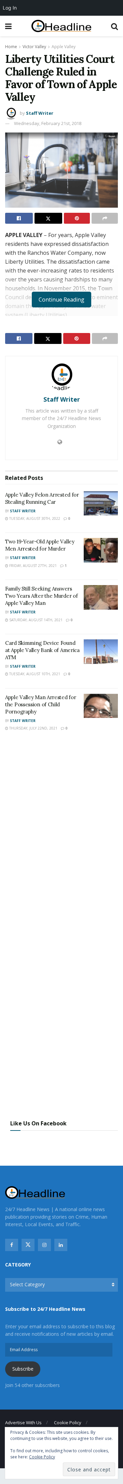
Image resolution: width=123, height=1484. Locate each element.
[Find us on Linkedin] (60, 1245)
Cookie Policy (67, 1422)
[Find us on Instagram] (44, 1245)
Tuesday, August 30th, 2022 (34, 518)
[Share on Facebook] (19, 218)
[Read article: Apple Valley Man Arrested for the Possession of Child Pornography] (101, 706)
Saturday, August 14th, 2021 (35, 620)
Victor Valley (34, 47)
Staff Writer (39, 113)
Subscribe (22, 1368)
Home (11, 47)
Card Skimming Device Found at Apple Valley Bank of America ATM (42, 650)
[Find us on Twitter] (28, 1245)
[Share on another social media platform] (105, 218)
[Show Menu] (8, 26)
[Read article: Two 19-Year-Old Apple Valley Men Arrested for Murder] (101, 550)
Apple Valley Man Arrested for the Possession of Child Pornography (40, 704)
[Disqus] (61, 837)
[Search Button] (114, 26)
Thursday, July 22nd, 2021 (32, 728)
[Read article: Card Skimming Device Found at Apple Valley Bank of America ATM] (101, 651)
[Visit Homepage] (61, 26)
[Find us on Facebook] (11, 1245)
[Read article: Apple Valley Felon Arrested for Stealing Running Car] (101, 503)
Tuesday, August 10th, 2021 (34, 673)
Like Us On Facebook (38, 1123)
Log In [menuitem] (10, 8)
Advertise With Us (23, 1422)
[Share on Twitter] (48, 218)
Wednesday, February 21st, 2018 (47, 123)
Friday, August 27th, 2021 (32, 565)
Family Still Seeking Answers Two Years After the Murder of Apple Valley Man (41, 595)
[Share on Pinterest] (77, 218)
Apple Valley (64, 47)
